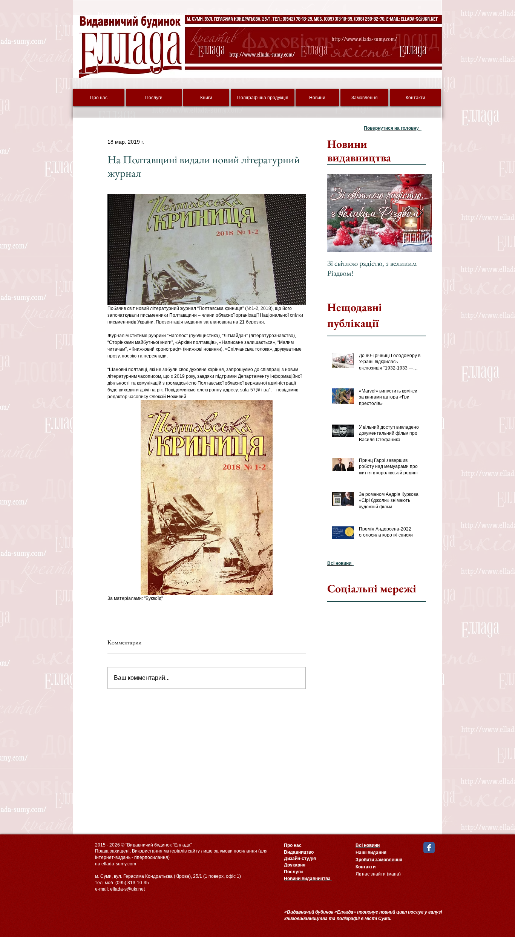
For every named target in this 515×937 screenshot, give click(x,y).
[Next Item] (420, 213)
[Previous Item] (339, 213)
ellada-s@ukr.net (127, 889)
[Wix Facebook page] (429, 847)
